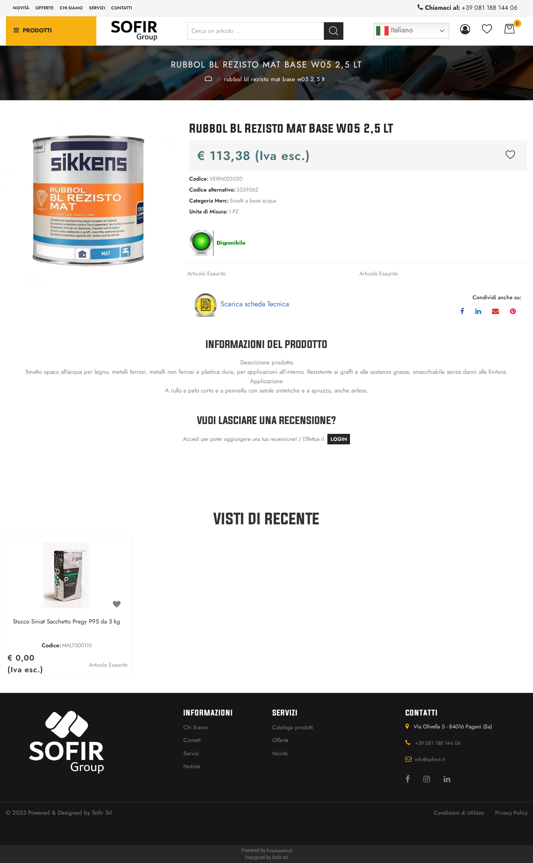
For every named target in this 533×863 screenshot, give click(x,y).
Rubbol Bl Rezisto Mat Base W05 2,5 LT (274, 79)
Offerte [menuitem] (44, 8)
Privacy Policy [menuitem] (511, 813)
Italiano (401, 30)
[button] (333, 31)
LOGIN (338, 439)
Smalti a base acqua (209, 78)
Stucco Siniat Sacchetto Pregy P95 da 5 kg (66, 622)
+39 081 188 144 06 (489, 7)
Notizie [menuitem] (191, 766)
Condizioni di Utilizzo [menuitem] (459, 813)
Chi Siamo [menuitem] (195, 727)
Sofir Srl (102, 812)
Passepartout (279, 850)
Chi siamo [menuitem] (71, 8)
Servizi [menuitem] (97, 8)
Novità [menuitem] (21, 8)
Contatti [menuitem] (121, 8)
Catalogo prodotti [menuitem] (292, 727)
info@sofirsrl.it (429, 759)
